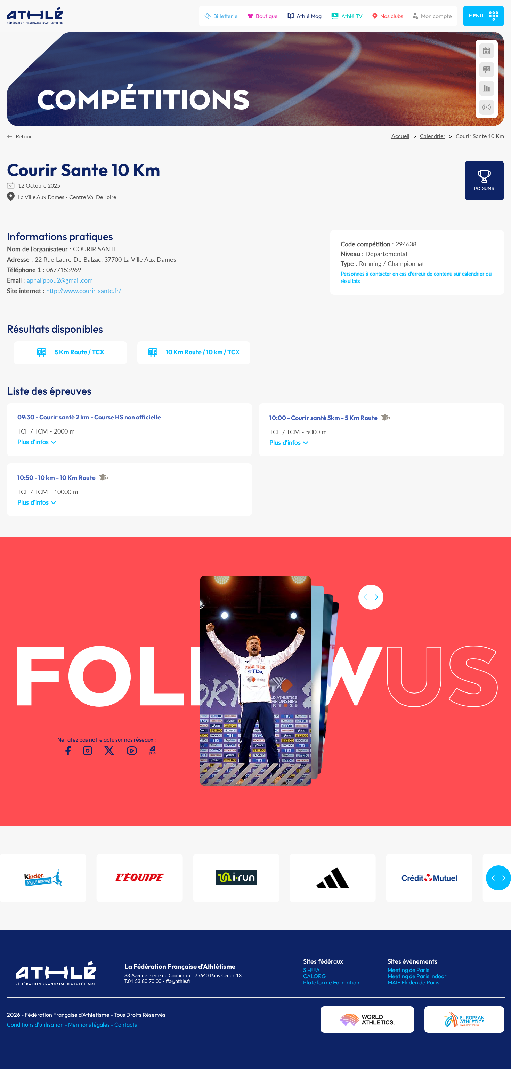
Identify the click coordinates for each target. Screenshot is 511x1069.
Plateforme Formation (331, 982)
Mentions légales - (91, 1024)
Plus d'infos (33, 441)
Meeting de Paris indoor (417, 976)
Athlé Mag (309, 16)
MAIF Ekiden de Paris (413, 982)
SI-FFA (311, 969)
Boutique (267, 16)
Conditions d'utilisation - (37, 1024)
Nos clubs (391, 16)
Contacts (125, 1024)
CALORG (314, 976)
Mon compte (436, 16)
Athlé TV (352, 16)
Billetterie (225, 16)
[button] (376, 597)
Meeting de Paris (408, 969)
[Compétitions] (486, 50)
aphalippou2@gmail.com (60, 280)
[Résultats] (486, 69)
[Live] (486, 107)
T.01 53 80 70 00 (142, 981)
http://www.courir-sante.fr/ (83, 290)
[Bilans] (486, 88)
